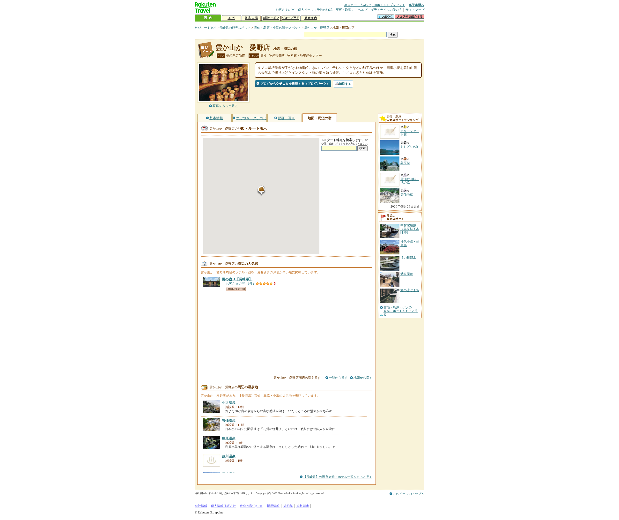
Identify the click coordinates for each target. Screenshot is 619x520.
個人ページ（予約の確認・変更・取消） (326, 10)
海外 (231, 18)
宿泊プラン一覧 (236, 289)
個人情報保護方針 (223, 506)
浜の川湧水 (408, 258)
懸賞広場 (251, 18)
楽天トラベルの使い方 (386, 10)
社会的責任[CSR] (251, 506)
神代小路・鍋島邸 (409, 243)
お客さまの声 (285, 10)
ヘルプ (362, 10)
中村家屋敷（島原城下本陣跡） (409, 228)
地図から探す (363, 377)
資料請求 (302, 506)
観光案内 (310, 18)
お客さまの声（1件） (241, 283)
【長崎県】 (237, 279)
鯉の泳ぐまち (409, 290)
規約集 (288, 506)
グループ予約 (291, 18)
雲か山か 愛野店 (316, 28)
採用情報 (273, 506)
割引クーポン (271, 18)
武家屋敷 (406, 274)
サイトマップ (414, 10)
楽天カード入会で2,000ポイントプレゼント (374, 5)
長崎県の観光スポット (235, 28)
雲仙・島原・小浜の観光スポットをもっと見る (400, 311)
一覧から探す (338, 377)
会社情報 (201, 506)
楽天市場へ (416, 5)
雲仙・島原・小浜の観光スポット (277, 28)
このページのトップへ (408, 494)
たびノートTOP (205, 28)
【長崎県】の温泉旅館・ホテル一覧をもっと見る (337, 477)
